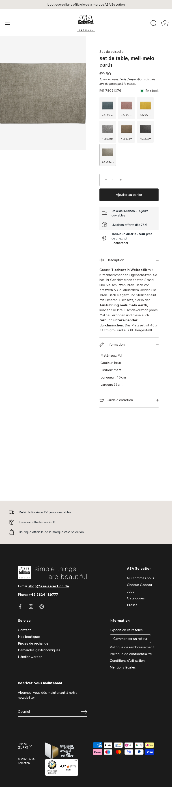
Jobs (130, 592)
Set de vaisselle (111, 52)
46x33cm (108, 115)
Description (115, 260)
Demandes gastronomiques (39, 650)
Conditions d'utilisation (127, 661)
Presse (132, 605)
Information (115, 345)
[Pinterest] (41, 606)
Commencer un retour (130, 639)
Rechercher (120, 243)
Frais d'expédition (131, 79)
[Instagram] (31, 606)
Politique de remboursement (132, 647)
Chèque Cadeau (139, 585)
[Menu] (8, 23)
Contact (24, 630)
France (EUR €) (23, 745)
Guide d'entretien (119, 400)
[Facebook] (20, 606)
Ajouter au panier (129, 195)
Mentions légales (123, 667)
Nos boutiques (29, 637)
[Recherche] (154, 23)
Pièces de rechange (33, 643)
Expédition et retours (126, 630)
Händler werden (30, 657)
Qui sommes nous (140, 578)
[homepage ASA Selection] (86, 23)
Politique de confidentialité (131, 654)
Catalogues (136, 598)
